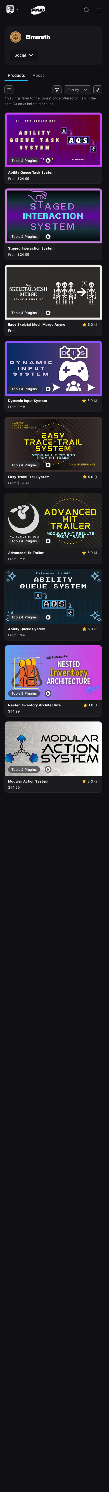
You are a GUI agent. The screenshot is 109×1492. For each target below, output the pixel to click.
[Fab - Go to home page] (38, 9)
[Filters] (57, 89)
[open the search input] (86, 10)
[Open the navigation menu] (98, 10)
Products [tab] (16, 75)
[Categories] (8, 89)
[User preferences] (97, 89)
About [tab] (38, 75)
